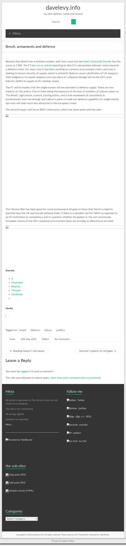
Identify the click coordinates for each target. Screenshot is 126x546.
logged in (25, 371)
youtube (82, 425)
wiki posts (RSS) (17, 483)
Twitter (80, 400)
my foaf (81, 441)
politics (60, 330)
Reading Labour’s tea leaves (27, 351)
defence (35, 330)
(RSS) (88, 417)
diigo (77, 417)
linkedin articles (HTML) (21, 491)
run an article (44, 65)
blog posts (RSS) (17, 475)
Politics (45, 339)
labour (48, 330)
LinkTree (81, 408)
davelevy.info (63, 8)
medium (76, 433)
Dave (12, 339)
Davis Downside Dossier (97, 61)
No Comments (62, 339)
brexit (22, 330)
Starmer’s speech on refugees (97, 351)
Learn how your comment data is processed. (75, 377)
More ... (9, 425)
